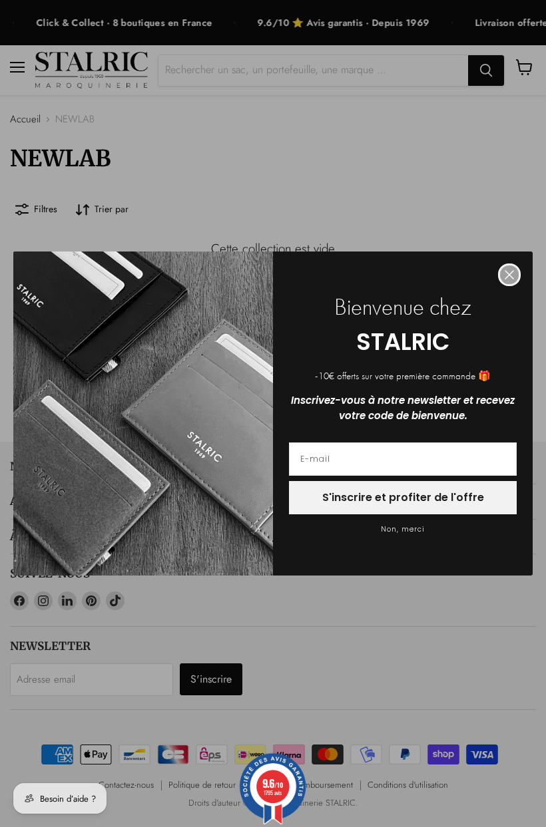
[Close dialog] (509, 275)
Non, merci (403, 529)
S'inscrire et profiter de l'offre (403, 497)
